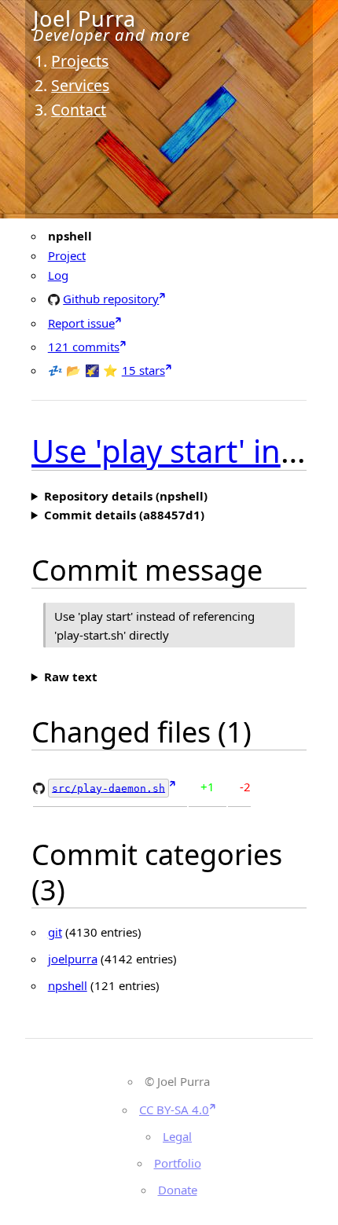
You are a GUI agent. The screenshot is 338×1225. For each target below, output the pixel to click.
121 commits (83, 346)
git (55, 932)
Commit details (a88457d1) (124, 515)
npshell (67, 985)
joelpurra (72, 958)
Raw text (70, 676)
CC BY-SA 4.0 (174, 1109)
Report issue (81, 323)
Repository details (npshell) (126, 496)
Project (67, 255)
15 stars (143, 370)
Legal (177, 1136)
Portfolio (177, 1163)
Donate (177, 1189)
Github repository (111, 298)
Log (58, 275)
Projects (79, 61)
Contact (78, 109)
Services (80, 85)
